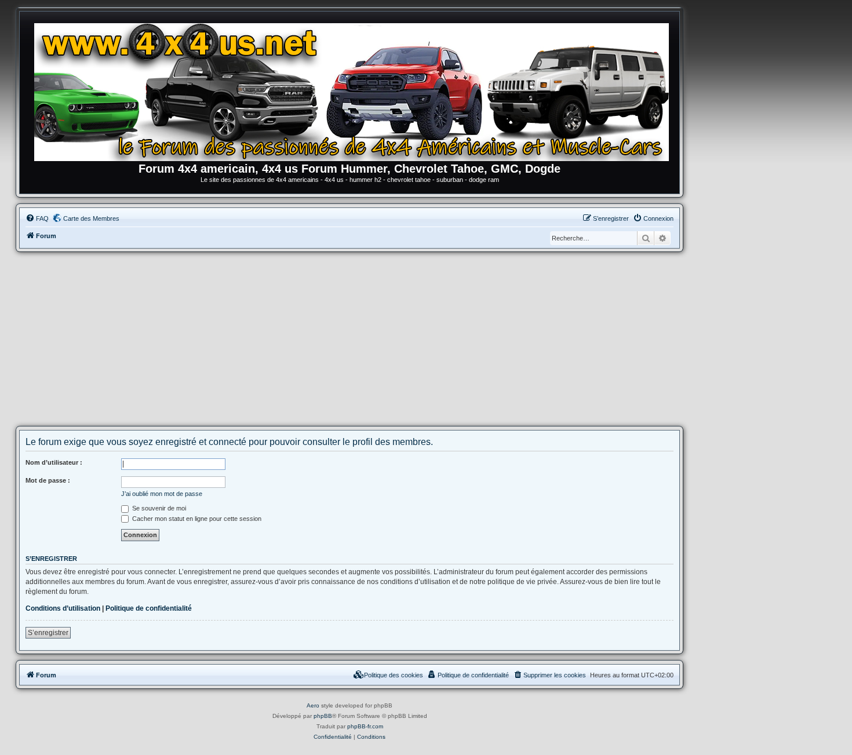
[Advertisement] (349, 339)
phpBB (323, 716)
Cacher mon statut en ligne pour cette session (195, 518)
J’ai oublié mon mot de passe (161, 493)
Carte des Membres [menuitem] (91, 218)
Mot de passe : (48, 480)
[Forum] (355, 89)
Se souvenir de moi (158, 508)
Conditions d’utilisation (63, 608)
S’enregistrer (48, 633)
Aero (313, 705)
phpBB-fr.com (365, 726)
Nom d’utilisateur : (54, 462)
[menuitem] (37, 218)
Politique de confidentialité (148, 608)
